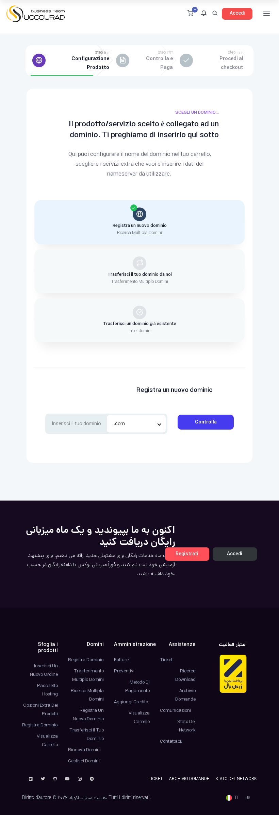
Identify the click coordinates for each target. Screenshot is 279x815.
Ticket (166, 659)
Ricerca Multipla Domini (87, 695)
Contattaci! (171, 741)
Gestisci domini (84, 761)
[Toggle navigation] (266, 13)
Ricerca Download (185, 675)
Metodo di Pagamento (137, 686)
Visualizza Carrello (47, 740)
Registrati (187, 553)
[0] (190, 14)
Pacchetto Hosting (47, 690)
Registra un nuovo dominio (88, 714)
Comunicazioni (175, 710)
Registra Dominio (40, 725)
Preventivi (124, 671)
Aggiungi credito (131, 702)
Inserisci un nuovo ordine (44, 670)
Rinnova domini (84, 749)
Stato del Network (186, 726)
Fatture (121, 659)
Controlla (206, 422)
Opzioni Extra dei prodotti (40, 709)
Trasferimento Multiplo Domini (88, 675)
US (247, 798)
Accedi (237, 13)
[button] (203, 14)
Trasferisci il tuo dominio (86, 734)
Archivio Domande (185, 695)
